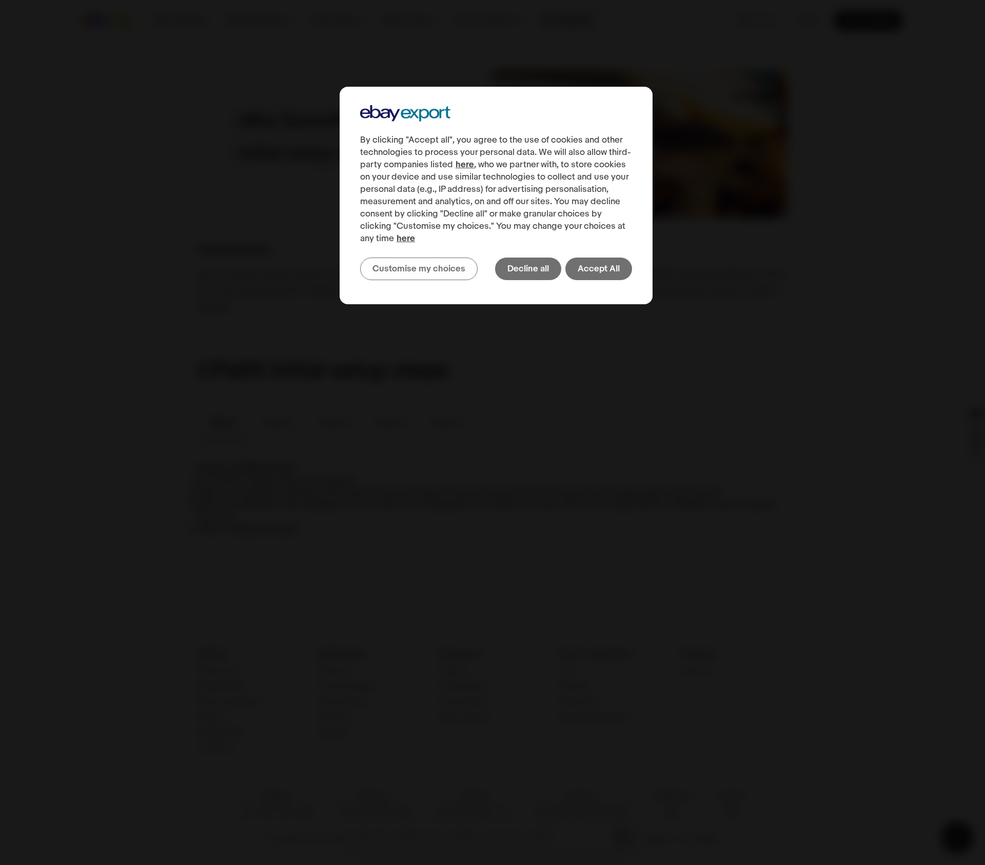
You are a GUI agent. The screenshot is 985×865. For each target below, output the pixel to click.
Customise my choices (418, 269)
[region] (496, 195)
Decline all (528, 269)
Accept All (599, 269)
